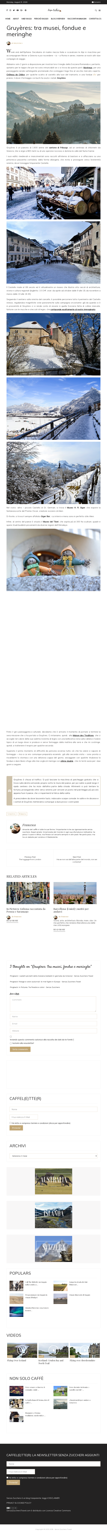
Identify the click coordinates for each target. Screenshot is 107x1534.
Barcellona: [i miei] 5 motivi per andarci (71, 910)
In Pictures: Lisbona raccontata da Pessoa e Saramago (26, 910)
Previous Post (30, 858)
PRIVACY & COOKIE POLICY (19, 1503)
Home (7, 19)
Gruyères (11, 814)
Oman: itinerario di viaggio (79, 1295)
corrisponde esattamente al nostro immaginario (72, 309)
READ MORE (12, 920)
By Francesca (16, 43)
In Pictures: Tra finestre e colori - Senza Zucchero (39, 987)
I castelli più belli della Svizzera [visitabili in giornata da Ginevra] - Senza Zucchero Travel (56, 976)
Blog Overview (58, 19)
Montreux (87, 67)
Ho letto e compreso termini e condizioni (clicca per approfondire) (40, 1123)
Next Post (77, 858)
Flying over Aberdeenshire (82, 1360)
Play (22, 1350)
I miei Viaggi (26, 19)
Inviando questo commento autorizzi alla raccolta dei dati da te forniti (42, 1039)
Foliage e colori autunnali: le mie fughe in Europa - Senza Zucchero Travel (50, 982)
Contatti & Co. (95, 19)
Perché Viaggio (41, 19)
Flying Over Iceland (16, 1360)
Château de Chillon (16, 74)
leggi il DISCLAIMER (51, 1498)
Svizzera (22, 814)
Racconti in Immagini (77, 19)
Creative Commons (62, 1510)
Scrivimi (97, 2)
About (16, 19)
